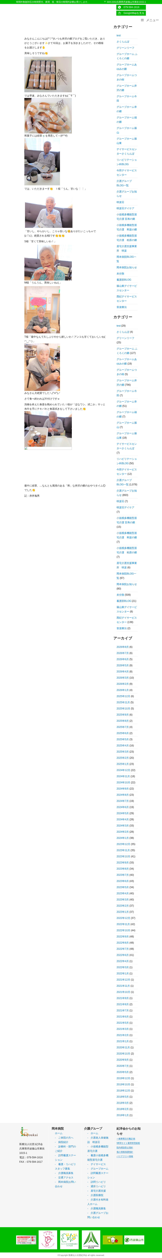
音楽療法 (122, 307)
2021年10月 (123, 992)
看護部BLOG (124, 279)
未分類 (120, 273)
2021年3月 (123, 1029)
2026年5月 (123, 665)
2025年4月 (123, 745)
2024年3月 (123, 825)
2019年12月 (123, 1078)
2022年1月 (123, 973)
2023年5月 (123, 887)
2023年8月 (123, 868)
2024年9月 (123, 788)
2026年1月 (123, 690)
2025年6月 (123, 733)
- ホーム (92, 1133)
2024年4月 (123, 819)
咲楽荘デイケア (125, 208)
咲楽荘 (120, 202)
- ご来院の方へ (64, 1137)
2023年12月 (123, 844)
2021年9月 (123, 998)
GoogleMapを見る (132, 13)
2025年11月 (123, 702)
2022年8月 (123, 942)
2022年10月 (123, 930)
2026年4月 (123, 671)
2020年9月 (123, 1059)
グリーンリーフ (125, 47)
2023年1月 (123, 912)
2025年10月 (123, 708)
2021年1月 (123, 1041)
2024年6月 (123, 807)
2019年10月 (123, 1084)
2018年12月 (123, 1090)
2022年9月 (123, 936)
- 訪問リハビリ (96, 1182)
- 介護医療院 (95, 1195)
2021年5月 (123, 1022)
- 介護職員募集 (64, 1173)
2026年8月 (123, 647)
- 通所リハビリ (96, 1186)
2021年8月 (123, 1004)
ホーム (58, 1133)
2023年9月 (123, 862)
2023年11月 (123, 850)
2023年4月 (123, 893)
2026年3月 (123, 677)
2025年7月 (123, 727)
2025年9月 (123, 714)
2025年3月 (123, 751)
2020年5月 (123, 1072)
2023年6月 (123, 881)
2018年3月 (123, 1103)
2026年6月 (123, 659)
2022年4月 (123, 961)
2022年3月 (123, 967)
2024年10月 (123, 782)
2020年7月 (123, 1066)
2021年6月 (123, 1016)
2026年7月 (123, 653)
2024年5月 (123, 813)
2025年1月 (123, 764)
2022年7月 (123, 949)
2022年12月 (123, 918)
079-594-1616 (130, 7)
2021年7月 (123, 1010)
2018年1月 (123, 1115)
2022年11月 (123, 924)
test (119, 35)
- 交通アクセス (64, 1177)
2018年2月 (123, 1109)
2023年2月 (123, 905)
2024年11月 (123, 776)
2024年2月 (123, 831)
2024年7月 (123, 801)
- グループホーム (97, 1168)
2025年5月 (123, 739)
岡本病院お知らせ (127, 267)
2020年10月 (123, 1053)
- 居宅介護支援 (96, 1190)
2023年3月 (123, 899)
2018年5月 (123, 1096)
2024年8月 (123, 794)
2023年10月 (123, 856)
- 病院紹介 (61, 1142)
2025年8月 (123, 721)
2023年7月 (123, 875)
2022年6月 (123, 955)
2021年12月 (123, 979)
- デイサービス (96, 1164)
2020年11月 (123, 1047)
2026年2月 (123, 684)
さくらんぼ (123, 41)
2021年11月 (123, 986)
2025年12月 (123, 696)
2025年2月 (123, 758)
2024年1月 (123, 838)
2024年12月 (123, 770)
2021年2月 (123, 1035)
